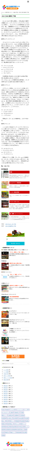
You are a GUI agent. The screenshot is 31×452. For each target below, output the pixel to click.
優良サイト (4, 415)
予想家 (22, 412)
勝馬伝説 (4, 261)
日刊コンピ (16, 423)
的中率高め (19, 426)
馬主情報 (25, 432)
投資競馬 (23, 421)
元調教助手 (16, 415)
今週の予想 (6, 373)
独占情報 (9, 426)
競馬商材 (4, 429)
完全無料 (27, 418)
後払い (3, 421)
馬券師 (3, 435)
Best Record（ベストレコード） (10, 294)
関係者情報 (18, 432)
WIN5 (7, 409)
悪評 (7, 421)
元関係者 (22, 415)
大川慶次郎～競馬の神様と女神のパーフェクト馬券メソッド (15, 249)
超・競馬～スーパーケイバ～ (16, 213)
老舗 (18, 429)
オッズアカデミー (13, 311)
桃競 (11, 172)
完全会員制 (21, 418)
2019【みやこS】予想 (10, 224)
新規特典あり (10, 423)
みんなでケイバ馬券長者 (15, 182)
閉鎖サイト (12, 432)
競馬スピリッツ (6, 283)
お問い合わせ (16, 243)
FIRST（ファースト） (7, 272)
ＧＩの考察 (6, 369)
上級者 (11, 412)
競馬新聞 (14, 429)
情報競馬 (17, 421)
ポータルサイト (5, 412)
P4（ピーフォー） (13, 337)
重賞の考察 (6, 379)
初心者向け (9, 418)
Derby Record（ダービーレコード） (17, 319)
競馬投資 (9, 429)
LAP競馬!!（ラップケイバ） (15, 328)
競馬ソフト (26, 426)
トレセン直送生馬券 (14, 192)
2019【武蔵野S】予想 (10, 226)
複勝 (26, 429)
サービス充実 (13, 409)
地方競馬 (15, 418)
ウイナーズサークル (14, 201)
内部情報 (4, 418)
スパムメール (20, 409)
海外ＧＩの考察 (7, 375)
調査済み (7, 432)
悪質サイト (11, 421)
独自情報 (14, 426)
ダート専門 (26, 409)
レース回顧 (6, 371)
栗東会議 (5, 385)
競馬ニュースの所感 (8, 377)
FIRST (3, 409)
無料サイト (23, 423)
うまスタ (11, 346)
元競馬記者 (10, 415)
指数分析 (4, 423)
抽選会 (27, 421)
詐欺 (3, 432)
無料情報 (4, 426)
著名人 (22, 429)
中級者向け (16, 412)
